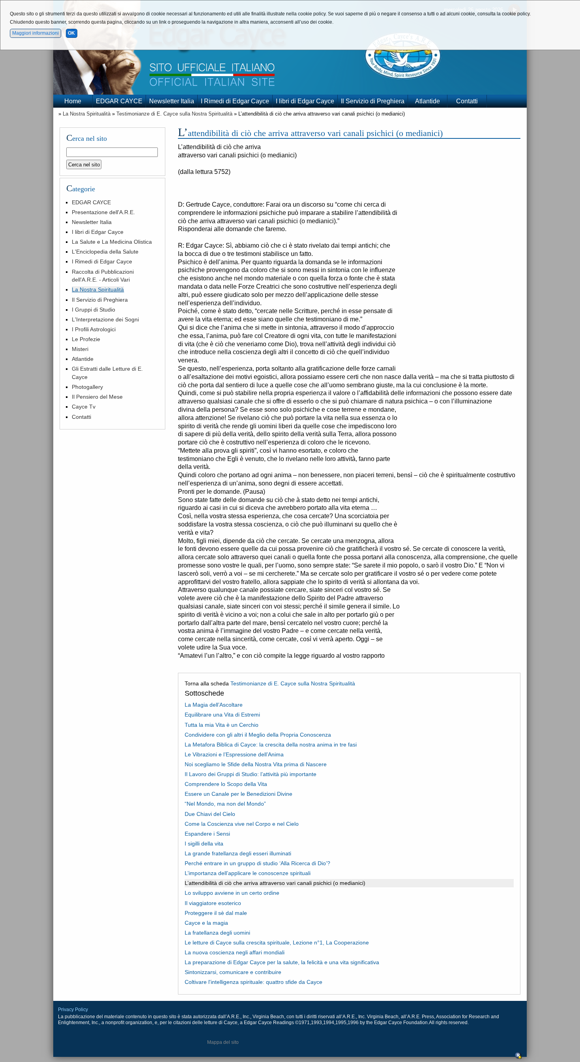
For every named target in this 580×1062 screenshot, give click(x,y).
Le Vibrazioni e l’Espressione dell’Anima (234, 754)
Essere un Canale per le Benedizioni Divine (238, 794)
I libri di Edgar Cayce (305, 101)
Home (72, 101)
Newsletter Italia (171, 101)
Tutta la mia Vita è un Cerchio (221, 725)
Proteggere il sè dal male (216, 913)
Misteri (80, 349)
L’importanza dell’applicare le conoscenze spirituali (248, 873)
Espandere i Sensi (207, 834)
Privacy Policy (73, 1009)
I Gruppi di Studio (93, 309)
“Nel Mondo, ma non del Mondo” (225, 804)
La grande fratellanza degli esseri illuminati (238, 853)
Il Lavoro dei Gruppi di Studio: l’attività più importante (250, 774)
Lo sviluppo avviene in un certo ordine (232, 893)
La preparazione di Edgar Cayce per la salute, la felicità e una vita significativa (282, 962)
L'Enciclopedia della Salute (105, 251)
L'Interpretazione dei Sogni (105, 319)
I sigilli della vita (204, 843)
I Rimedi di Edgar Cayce (235, 101)
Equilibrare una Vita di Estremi (222, 714)
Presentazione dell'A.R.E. (103, 212)
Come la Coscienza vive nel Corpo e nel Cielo (242, 824)
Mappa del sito (223, 1042)
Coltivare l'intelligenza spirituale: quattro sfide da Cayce (253, 982)
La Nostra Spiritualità (86, 114)
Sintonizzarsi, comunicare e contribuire (233, 972)
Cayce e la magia (206, 923)
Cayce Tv (83, 406)
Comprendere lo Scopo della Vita (226, 784)
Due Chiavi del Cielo (210, 814)
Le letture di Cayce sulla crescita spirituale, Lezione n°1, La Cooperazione (277, 942)
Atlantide (427, 101)
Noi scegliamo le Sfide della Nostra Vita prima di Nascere (256, 764)
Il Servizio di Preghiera (372, 101)
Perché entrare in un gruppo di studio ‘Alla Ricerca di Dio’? (257, 863)
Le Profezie (86, 339)
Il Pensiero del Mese (97, 397)
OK (71, 33)
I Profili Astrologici (94, 329)
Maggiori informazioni (35, 33)
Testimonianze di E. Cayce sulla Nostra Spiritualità (174, 114)
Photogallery (87, 387)
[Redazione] (518, 1057)
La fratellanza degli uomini (217, 932)
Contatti (467, 101)
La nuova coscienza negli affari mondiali (234, 952)
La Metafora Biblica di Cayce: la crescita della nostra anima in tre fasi (271, 744)
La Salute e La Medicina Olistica (112, 242)
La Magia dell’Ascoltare (214, 705)
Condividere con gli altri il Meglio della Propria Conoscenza (258, 735)
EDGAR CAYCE (119, 101)
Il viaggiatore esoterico (213, 903)
